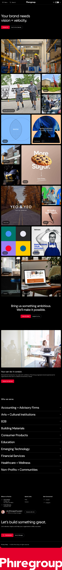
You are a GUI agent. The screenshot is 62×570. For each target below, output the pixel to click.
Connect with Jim (30, 512)
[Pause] (12, 70)
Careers (27, 502)
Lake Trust (6, 161)
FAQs (26, 499)
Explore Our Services (8, 381)
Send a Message (19, 535)
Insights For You (36, 316)
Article (6, 142)
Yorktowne (6, 273)
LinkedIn (48, 499)
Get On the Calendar (16, 27)
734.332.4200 (8, 535)
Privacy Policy (4, 544)
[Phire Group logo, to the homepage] (31, 2)
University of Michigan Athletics (9, 181)
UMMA (45, 90)
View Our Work (25, 316)
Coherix (5, 293)
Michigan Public (48, 202)
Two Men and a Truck (9, 110)
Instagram (48, 502)
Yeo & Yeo (6, 222)
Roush (45, 110)
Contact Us (5, 27)
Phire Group (6, 70)
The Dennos (37, 141)
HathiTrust (26, 293)
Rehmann (36, 253)
